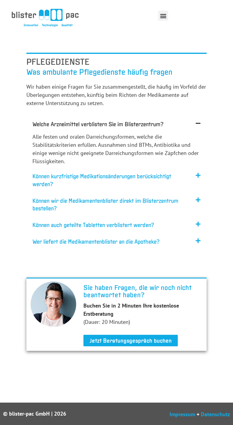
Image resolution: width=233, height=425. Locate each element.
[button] (163, 16)
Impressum (182, 414)
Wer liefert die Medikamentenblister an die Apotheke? (96, 241)
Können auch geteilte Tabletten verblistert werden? (93, 225)
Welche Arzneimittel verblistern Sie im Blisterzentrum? (98, 124)
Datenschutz (215, 414)
